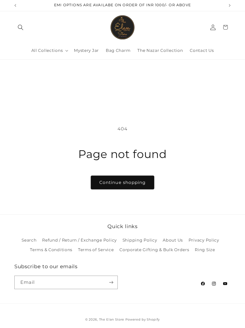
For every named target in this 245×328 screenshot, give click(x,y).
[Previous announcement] (15, 5)
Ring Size (205, 249)
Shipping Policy (139, 240)
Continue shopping (122, 182)
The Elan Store (111, 319)
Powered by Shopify (142, 319)
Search (29, 240)
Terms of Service (96, 249)
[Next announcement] (229, 5)
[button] (20, 27)
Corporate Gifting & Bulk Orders (154, 249)
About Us (173, 240)
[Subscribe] (111, 282)
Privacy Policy (204, 240)
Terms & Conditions (51, 249)
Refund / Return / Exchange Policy (79, 240)
